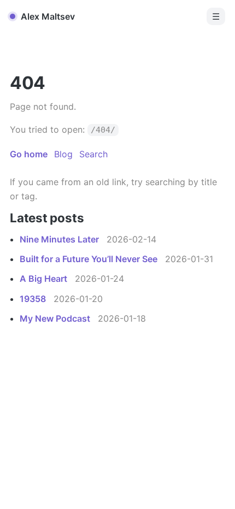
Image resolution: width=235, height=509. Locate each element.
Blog (63, 154)
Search (93, 154)
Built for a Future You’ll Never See (90, 258)
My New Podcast (56, 318)
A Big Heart (44, 278)
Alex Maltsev (48, 16)
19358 (34, 298)
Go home (29, 154)
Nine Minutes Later (60, 239)
